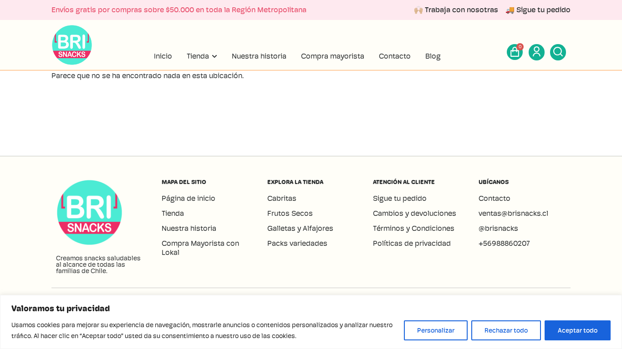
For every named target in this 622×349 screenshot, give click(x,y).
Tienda (173, 213)
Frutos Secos (290, 213)
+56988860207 (504, 243)
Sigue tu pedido (400, 198)
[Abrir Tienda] (214, 56)
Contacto (494, 198)
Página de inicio (188, 198)
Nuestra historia (189, 228)
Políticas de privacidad (412, 243)
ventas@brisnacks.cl (514, 213)
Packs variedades (297, 243)
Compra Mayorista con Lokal (200, 248)
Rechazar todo (506, 330)
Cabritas (281, 198)
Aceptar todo (577, 330)
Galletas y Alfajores (300, 228)
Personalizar (435, 330)
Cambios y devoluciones (414, 213)
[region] (311, 322)
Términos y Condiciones (413, 228)
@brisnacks (498, 228)
